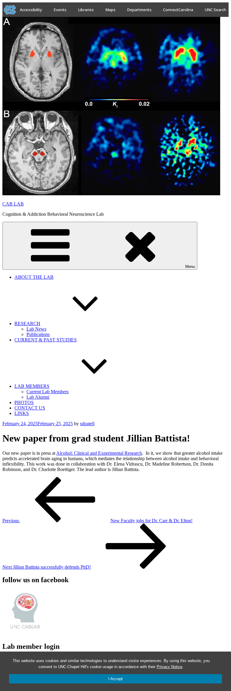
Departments (139, 9)
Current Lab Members (47, 391)
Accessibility (31, 9)
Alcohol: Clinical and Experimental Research (99, 453)
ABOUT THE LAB (34, 277)
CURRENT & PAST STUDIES (45, 339)
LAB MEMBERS (31, 386)
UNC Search (215, 9)
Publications (38, 334)
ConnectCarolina (178, 9)
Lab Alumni (37, 397)
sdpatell (87, 423)
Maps (111, 9)
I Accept (115, 679)
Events (60, 9)
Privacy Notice (169, 666)
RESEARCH (27, 323)
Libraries (86, 9)
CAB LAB (13, 203)
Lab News (36, 328)
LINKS (21, 413)
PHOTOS (24, 402)
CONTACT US (29, 407)
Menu (190, 266)
